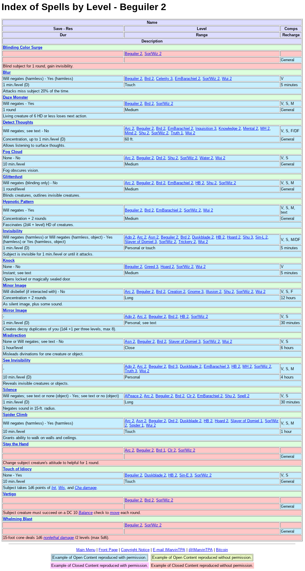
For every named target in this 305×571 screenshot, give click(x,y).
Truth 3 (131, 371)
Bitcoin (222, 550)
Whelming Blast (17, 519)
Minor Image (14, 285)
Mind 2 (130, 133)
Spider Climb (15, 414)
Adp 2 (130, 237)
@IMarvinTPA (201, 550)
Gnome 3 (195, 291)
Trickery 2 (187, 241)
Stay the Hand (16, 444)
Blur (7, 72)
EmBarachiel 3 (216, 366)
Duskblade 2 (203, 237)
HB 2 (199, 183)
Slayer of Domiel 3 (141, 241)
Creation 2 (176, 291)
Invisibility (12, 231)
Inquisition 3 (205, 128)
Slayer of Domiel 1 (246, 421)
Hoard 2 (233, 237)
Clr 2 (191, 396)
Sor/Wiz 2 (152, 53)
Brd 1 (160, 450)
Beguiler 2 (133, 53)
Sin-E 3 (185, 475)
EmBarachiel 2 (187, 78)
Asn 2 (153, 237)
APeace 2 (133, 396)
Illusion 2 (213, 291)
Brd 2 (149, 78)
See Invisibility (16, 360)
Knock (9, 260)
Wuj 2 (227, 78)
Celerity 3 (164, 78)
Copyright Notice (135, 550)
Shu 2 (144, 133)
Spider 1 (136, 425)
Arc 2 (129, 128)
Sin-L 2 (261, 237)
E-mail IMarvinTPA (169, 550)
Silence (10, 389)
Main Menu (85, 550)
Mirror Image (15, 310)
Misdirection (14, 335)
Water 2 (206, 158)
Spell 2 (243, 396)
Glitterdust (12, 176)
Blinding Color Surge (22, 47)
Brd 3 (173, 366)
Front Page (108, 550)
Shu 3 (248, 237)
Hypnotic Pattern (18, 201)
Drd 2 (160, 158)
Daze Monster (15, 97)
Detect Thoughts (18, 122)
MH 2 (265, 128)
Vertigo (9, 494)
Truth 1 (177, 133)
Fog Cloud (12, 151)
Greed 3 (151, 266)
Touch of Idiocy (17, 469)
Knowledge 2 (230, 128)
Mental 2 (250, 128)
